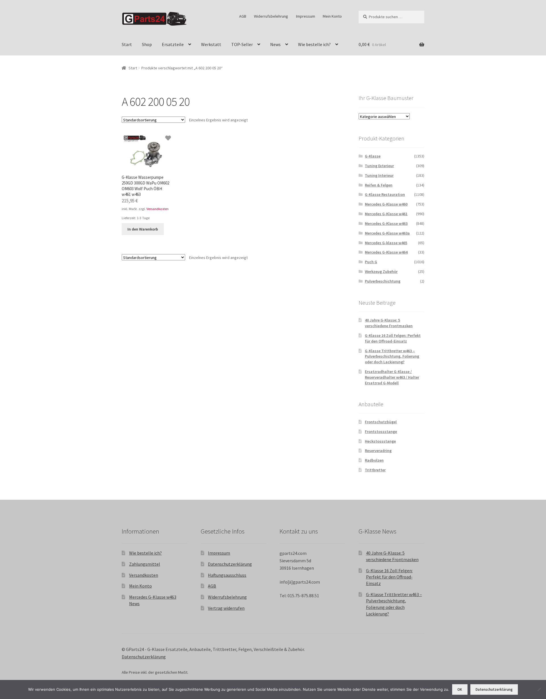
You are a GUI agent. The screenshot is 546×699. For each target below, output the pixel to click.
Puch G (371, 261)
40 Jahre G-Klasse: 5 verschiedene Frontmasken (389, 323)
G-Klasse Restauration (385, 194)
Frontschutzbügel (381, 421)
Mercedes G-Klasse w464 (386, 252)
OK (459, 689)
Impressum (305, 16)
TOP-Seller (242, 44)
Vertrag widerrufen (226, 608)
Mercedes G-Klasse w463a (387, 233)
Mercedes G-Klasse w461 (386, 213)
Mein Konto (332, 16)
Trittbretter (375, 469)
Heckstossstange (380, 441)
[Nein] (539, 689)
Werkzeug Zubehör (381, 271)
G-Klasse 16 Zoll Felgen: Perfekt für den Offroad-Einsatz (393, 338)
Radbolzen (374, 460)
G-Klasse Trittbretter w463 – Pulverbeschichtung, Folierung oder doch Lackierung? (392, 356)
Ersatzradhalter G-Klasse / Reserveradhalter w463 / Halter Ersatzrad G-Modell (392, 377)
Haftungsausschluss (227, 575)
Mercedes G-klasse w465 (386, 242)
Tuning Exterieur (379, 165)
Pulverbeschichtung (382, 281)
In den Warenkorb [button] (142, 229)
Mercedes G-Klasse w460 (386, 204)
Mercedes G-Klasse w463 (386, 223)
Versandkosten (157, 209)
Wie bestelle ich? (314, 44)
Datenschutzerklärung (230, 564)
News (275, 44)
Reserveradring (378, 450)
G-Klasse (372, 156)
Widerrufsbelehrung (271, 16)
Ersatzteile (173, 44)
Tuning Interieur (379, 175)
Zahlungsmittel (144, 564)
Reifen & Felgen (378, 185)
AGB (242, 16)
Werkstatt (211, 44)
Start (127, 44)
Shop (147, 44)
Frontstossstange (381, 431)
